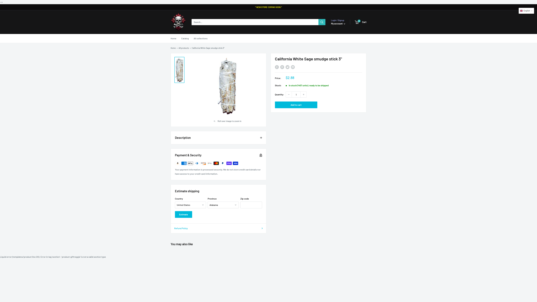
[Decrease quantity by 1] (289, 94)
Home (173, 38)
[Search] (321, 22)
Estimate (183, 214)
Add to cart (296, 104)
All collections (201, 38)
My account (337, 23)
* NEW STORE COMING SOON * (268, 7)
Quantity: (279, 94)
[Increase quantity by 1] (304, 94)
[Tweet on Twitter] (287, 67)
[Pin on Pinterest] (282, 67)
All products (184, 48)
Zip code (244, 198)
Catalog (185, 38)
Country (179, 198)
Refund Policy (181, 228)
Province (212, 198)
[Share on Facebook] (277, 67)
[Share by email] (293, 67)
